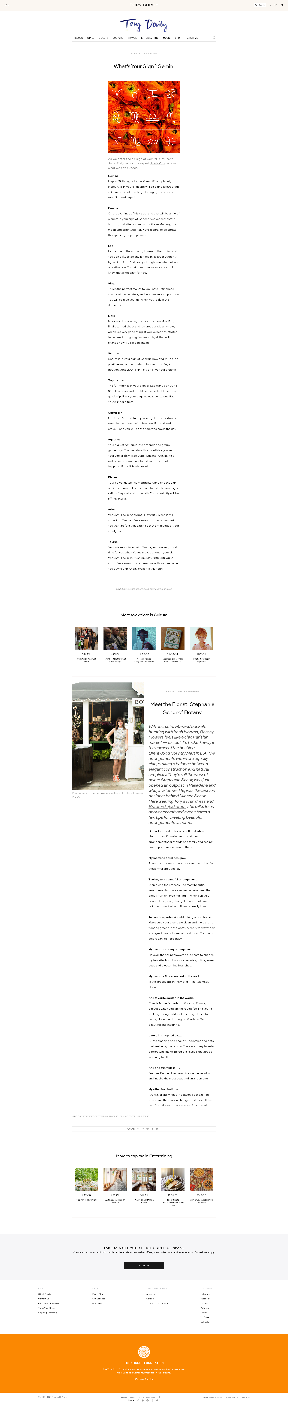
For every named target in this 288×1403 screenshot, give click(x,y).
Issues (78, 38)
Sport (179, 38)
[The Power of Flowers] (86, 1179)
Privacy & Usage (128, 1398)
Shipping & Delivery (47, 1312)
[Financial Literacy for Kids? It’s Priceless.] (172, 638)
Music (167, 38)
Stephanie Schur (140, 1116)
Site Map (246, 1398)
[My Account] (269, 4)
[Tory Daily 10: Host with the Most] (201, 1179)
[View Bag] (281, 4)
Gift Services (98, 1298)
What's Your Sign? (163, 589)
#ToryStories (87, 1116)
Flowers (113, 1116)
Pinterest (205, 1308)
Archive (192, 38)
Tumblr (204, 1312)
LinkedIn (205, 1322)
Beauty (103, 38)
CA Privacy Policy (147, 1398)
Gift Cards (97, 1303)
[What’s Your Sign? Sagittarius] (201, 638)
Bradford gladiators (167, 807)
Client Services (45, 1294)
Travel (132, 38)
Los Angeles (125, 1116)
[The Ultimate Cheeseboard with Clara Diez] (172, 1179)
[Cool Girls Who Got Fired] (86, 638)
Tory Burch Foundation (157, 1303)
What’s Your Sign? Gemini (144, 66)
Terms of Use (232, 1398)
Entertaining (150, 38)
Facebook (205, 1298)
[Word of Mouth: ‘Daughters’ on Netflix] (144, 638)
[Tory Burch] (144, 5)
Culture (117, 38)
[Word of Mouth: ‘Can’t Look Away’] (115, 638)
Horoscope (137, 589)
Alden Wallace (102, 793)
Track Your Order (46, 1308)
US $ (7, 5)
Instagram (205, 1294)
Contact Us (43, 1298)
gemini (127, 589)
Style (90, 38)
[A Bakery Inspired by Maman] (115, 1179)
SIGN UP (144, 1265)
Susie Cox (157, 163)
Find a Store (98, 1294)
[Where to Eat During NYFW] (144, 1179)
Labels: (120, 589)
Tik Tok (204, 1303)
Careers (150, 1298)
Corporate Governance (212, 1398)
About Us (150, 1294)
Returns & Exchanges (48, 1303)
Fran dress (196, 801)
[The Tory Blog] (144, 26)
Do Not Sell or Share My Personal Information (178, 1398)
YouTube (205, 1317)
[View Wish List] (275, 4)
